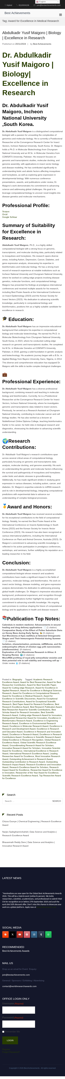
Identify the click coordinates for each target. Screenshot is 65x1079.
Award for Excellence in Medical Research (22, 696)
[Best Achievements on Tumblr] (41, 934)
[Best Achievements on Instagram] (34, 934)
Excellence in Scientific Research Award (42, 737)
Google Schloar (9, 217)
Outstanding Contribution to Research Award (23, 762)
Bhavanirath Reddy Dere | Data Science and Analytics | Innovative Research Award (28, 844)
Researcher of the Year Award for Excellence (37, 772)
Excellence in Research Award (24, 734)
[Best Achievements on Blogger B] (5, 934)
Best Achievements (17, 13)
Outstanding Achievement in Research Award (31, 759)
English (42, 2)
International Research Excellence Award (29, 753)
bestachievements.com (46, 906)
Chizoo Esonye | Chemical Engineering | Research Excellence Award (31, 823)
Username (12, 1003)
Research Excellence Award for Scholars (29, 767)
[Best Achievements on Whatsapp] (48, 934)
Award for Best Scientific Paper (41, 685)
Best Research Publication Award (46, 707)
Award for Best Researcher (33, 682)
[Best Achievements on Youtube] (20, 934)
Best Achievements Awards (15, 951)
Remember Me (12, 1031)
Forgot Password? (11, 1052)
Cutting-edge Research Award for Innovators (40, 715)
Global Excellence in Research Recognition (22, 740)
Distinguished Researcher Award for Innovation (24, 718)
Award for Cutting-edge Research (18, 688)
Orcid (5, 214)
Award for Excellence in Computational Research (36, 693)
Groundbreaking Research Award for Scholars (32, 745)
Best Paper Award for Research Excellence (33, 704)
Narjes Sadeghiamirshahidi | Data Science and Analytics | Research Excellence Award (29, 834)
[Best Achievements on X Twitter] (12, 934)
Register (6, 1049)
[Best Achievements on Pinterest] (27, 934)
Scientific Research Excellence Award (20, 775)
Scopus (5, 211)
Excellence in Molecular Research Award (29, 726)
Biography (17, 679)
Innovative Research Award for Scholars (21, 748)
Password (12, 1017)
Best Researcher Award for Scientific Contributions (26, 709)
